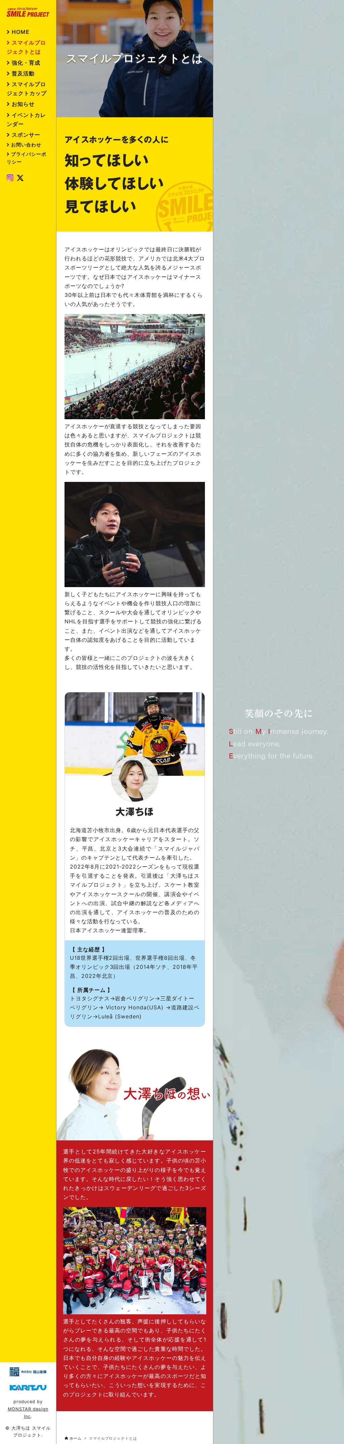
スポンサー (26, 134)
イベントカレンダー (26, 119)
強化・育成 (26, 62)
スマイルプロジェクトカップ (27, 89)
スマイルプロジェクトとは (26, 47)
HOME (21, 31)
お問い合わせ (26, 144)
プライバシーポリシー (26, 158)
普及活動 (23, 73)
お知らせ (23, 104)
